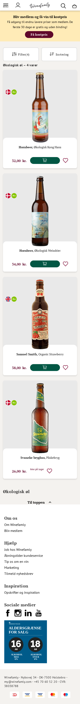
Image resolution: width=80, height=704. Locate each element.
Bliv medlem (13, 530)
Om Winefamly (15, 524)
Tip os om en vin (16, 561)
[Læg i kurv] (45, 160)
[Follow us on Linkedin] (28, 615)
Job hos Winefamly (18, 549)
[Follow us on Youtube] (39, 615)
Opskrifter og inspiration (22, 592)
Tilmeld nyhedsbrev (18, 573)
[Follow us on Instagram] (18, 615)
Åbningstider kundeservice (23, 555)
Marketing (11, 567)
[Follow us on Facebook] (8, 615)
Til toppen (36, 502)
